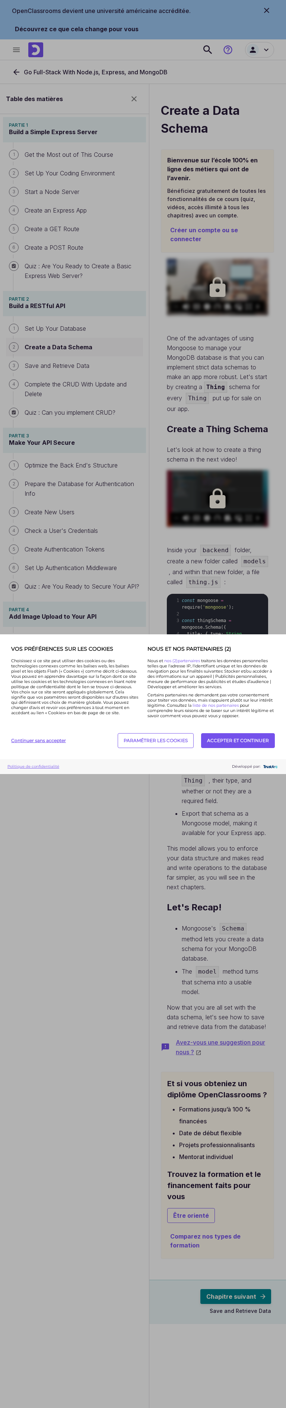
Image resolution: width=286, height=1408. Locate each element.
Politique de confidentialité (33, 766)
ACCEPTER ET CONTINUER (238, 740)
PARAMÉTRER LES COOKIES (156, 740)
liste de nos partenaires (216, 705)
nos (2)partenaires (182, 660)
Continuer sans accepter (38, 740)
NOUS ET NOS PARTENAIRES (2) (189, 648)
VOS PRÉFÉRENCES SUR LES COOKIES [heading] (62, 648)
